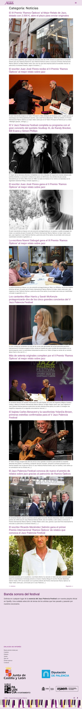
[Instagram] (74, 698)
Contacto (6, 662)
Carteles (6, 652)
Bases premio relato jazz (11, 650)
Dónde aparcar (8, 660)
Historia (6, 654)
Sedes (6, 656)
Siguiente (69, 586)
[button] (75, 3)
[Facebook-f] (77, 698)
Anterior (12, 586)
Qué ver (6, 658)
